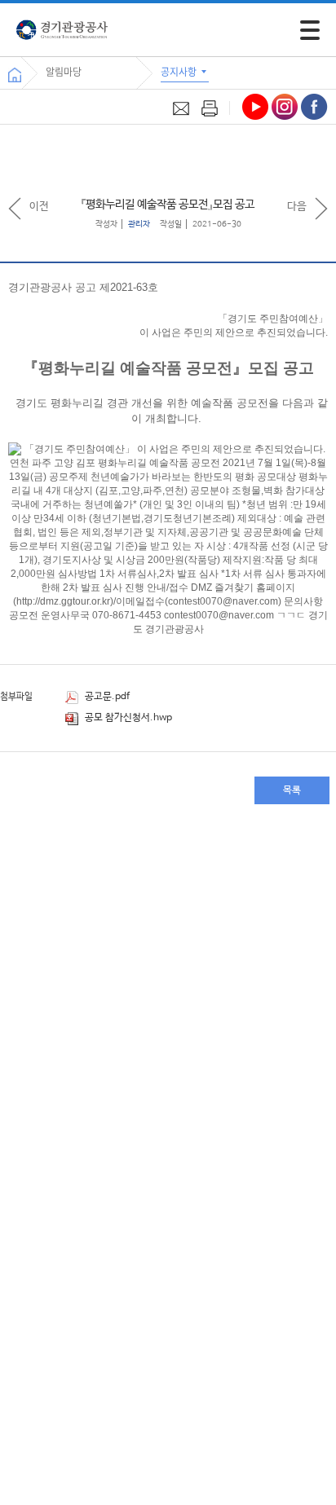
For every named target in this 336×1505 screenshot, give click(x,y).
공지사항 (180, 71)
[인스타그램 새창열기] (285, 107)
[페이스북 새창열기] (314, 107)
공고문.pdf (106, 696)
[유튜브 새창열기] (255, 107)
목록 (292, 790)
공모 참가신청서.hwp (127, 718)
